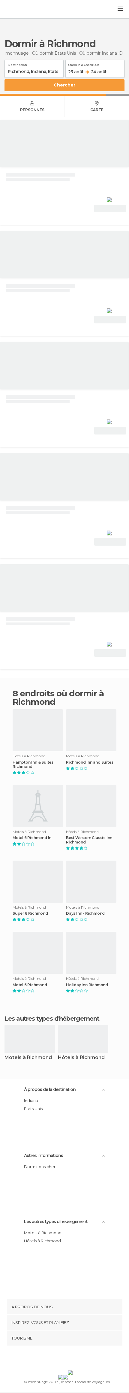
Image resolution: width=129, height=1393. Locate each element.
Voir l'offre (110, 208)
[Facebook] (55, 1359)
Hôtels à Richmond (81, 1057)
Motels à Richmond (28, 1057)
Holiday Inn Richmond (87, 985)
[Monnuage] (20, 9)
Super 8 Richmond (30, 913)
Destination (17, 64)
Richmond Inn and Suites (89, 762)
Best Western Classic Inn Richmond (89, 840)
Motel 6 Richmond (30, 985)
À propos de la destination (50, 1089)
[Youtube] (78, 1359)
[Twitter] (63, 1359)
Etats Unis (33, 1108)
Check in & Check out (83, 64)
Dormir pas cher (40, 1166)
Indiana (31, 1100)
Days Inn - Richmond (85, 913)
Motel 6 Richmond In (32, 838)
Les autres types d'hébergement (56, 1221)
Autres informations (43, 1155)
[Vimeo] (70, 1359)
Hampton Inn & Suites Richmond (33, 764)
